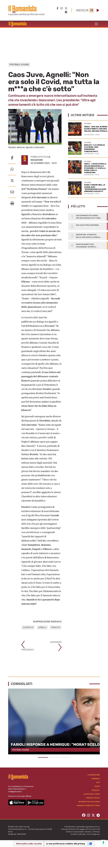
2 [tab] (54, 757)
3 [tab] (65, 757)
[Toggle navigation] (96, 23)
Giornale (95, 779)
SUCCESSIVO (56, 642)
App (98, 782)
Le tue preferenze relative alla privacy (65, 843)
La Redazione (94, 775)
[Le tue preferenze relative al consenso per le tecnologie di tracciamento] (103, 842)
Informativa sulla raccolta (29, 843)
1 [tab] (43, 757)
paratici (55, 627)
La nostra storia (91, 794)
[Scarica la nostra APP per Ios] (17, 802)
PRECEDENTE (27, 650)
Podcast (96, 790)
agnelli (42, 627)
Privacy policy (93, 798)
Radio (97, 786)
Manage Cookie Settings (88, 805)
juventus (28, 627)
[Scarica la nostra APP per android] (35, 802)
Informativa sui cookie (89, 802)
